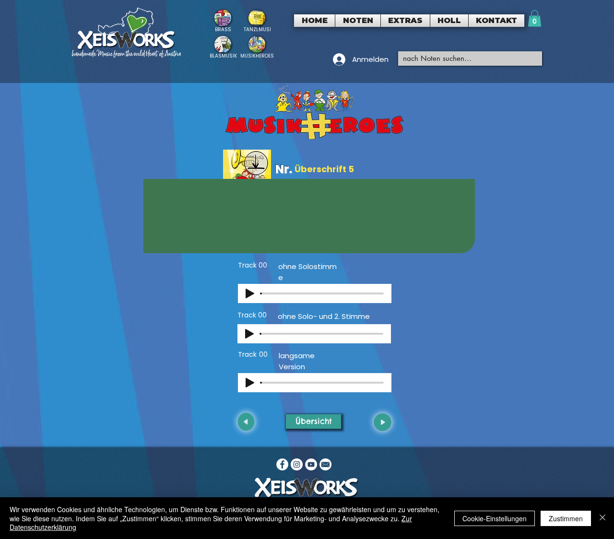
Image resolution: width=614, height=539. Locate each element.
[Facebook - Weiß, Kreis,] (282, 464)
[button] (358, 20)
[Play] (250, 293)
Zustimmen (566, 518)
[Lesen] (223, 21)
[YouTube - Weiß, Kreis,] (311, 464)
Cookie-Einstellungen (494, 518)
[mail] (325, 464)
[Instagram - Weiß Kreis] (297, 464)
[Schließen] (602, 518)
